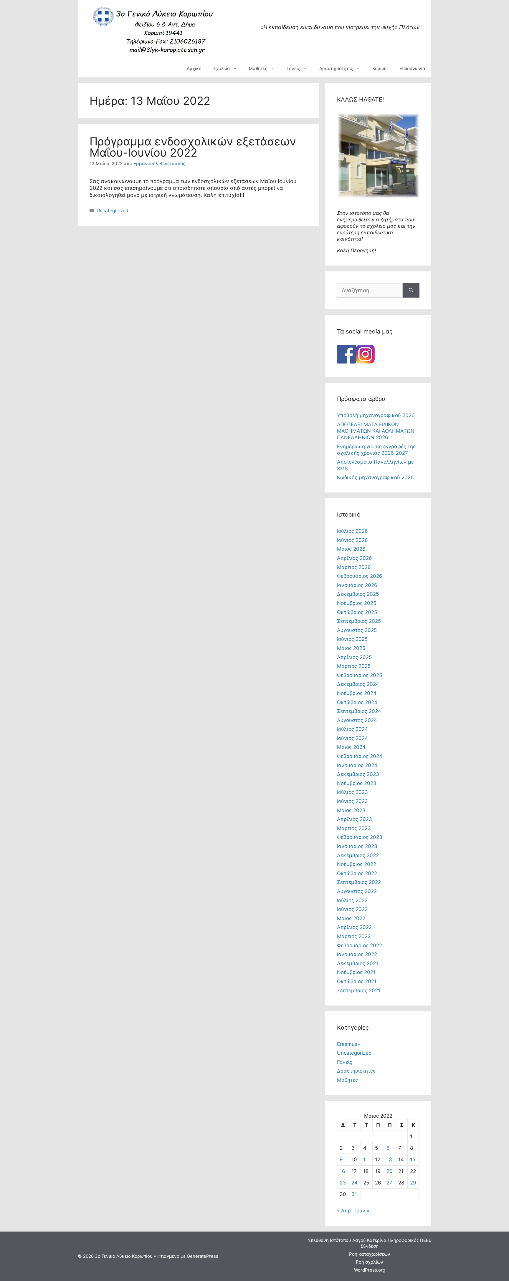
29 (413, 1183)
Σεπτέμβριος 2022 (359, 882)
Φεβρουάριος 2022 (359, 945)
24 (354, 1183)
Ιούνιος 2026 (352, 540)
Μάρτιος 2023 (354, 828)
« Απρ (344, 1211)
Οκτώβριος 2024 (357, 702)
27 (389, 1183)
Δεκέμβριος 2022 (358, 855)
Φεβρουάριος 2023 (359, 837)
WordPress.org (369, 1270)
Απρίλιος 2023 (354, 819)
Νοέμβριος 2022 (356, 864)
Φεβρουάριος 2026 (359, 576)
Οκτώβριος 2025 (357, 612)
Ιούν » (362, 1211)
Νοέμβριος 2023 (356, 783)
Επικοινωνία (412, 68)
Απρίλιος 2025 (354, 657)
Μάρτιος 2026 (354, 567)
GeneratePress (202, 1256)
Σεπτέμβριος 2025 (359, 621)
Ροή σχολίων (369, 1262)
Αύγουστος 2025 (357, 630)
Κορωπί (380, 68)
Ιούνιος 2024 (352, 738)
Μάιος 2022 (351, 918)
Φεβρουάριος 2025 (359, 675)
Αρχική (194, 68)
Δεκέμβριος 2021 (357, 963)
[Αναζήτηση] (411, 290)
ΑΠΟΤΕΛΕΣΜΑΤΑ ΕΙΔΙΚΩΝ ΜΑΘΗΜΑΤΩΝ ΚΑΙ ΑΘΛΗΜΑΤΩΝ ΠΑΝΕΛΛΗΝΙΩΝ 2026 (375, 431)
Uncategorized (112, 210)
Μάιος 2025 (351, 648)
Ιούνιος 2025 (352, 639)
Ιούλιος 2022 (352, 900)
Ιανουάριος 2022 (357, 954)
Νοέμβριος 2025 (356, 603)
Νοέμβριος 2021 (356, 972)
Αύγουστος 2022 (357, 891)
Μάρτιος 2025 (354, 666)
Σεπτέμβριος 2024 (359, 711)
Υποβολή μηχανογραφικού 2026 (376, 415)
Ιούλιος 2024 (352, 729)
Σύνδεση (370, 1246)
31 (354, 1194)
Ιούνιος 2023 (352, 801)
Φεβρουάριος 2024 (359, 756)
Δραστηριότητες (336, 68)
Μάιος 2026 (351, 549)
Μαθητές (258, 68)
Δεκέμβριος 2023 (358, 774)
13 (389, 1159)
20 (389, 1171)
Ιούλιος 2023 (352, 792)
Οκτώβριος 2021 (356, 981)
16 (342, 1171)
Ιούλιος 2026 (352, 531)
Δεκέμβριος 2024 (358, 684)
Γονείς (293, 68)
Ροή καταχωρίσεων (369, 1254)
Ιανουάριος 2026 (357, 585)
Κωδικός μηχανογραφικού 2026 (375, 477)
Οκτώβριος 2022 (357, 873)
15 (412, 1159)
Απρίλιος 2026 (354, 558)
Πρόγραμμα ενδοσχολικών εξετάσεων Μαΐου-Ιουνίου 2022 (193, 147)
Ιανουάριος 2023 (357, 846)
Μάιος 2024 (351, 747)
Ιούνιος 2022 (352, 909)
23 (343, 1183)
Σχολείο (221, 68)
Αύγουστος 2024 (357, 720)
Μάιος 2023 (351, 810)
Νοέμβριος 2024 (356, 693)
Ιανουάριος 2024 (357, 765)
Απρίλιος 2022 (354, 927)
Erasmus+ (349, 1044)
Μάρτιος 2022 (354, 936)
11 (365, 1159)
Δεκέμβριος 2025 (358, 594)
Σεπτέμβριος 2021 (358, 990)
